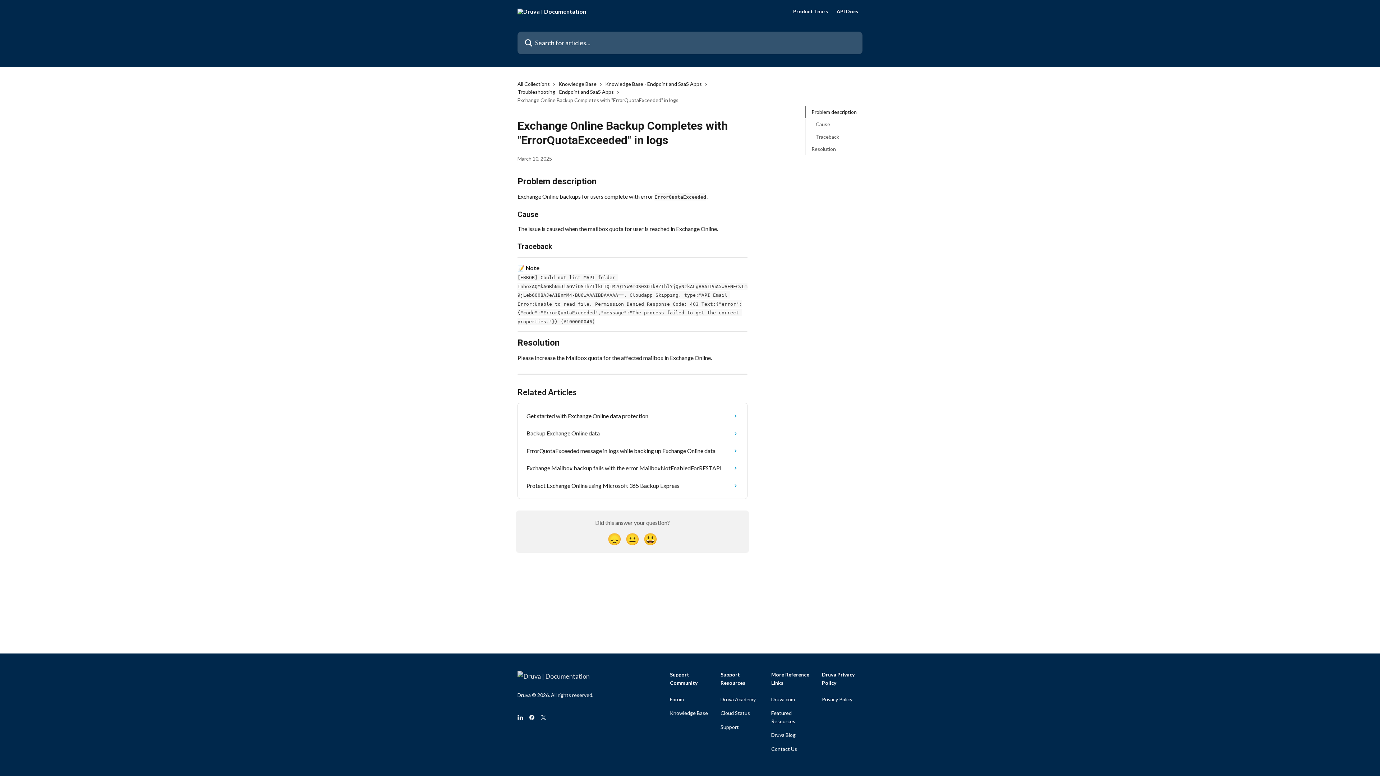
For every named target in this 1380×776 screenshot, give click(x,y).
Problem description (834, 112)
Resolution (823, 149)
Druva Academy (738, 699)
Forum (677, 699)
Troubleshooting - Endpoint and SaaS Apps (566, 92)
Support (730, 727)
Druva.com (783, 699)
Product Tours (810, 11)
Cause (823, 124)
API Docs (847, 11)
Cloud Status (735, 713)
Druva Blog (783, 735)
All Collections (534, 84)
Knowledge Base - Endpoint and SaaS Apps (653, 84)
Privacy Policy (837, 699)
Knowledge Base (577, 84)
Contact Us (784, 749)
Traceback (827, 137)
